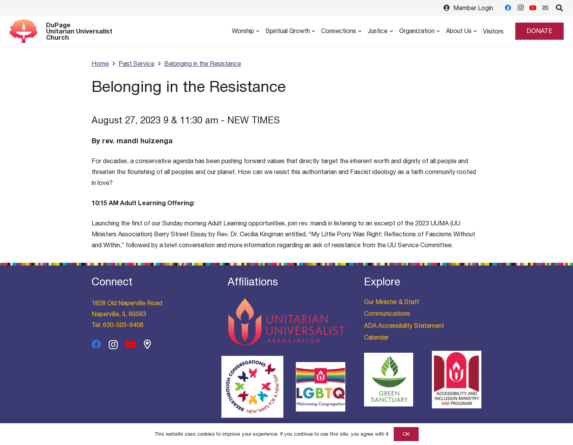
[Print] (252, 387)
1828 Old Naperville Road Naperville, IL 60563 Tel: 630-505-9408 (127, 313)
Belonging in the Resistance (202, 63)
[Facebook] (508, 8)
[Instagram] (520, 8)
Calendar (376, 337)
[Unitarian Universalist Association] (286, 322)
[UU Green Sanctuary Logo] (389, 379)
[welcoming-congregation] (320, 387)
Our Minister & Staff (391, 301)
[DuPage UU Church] (147, 344)
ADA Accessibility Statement (404, 325)
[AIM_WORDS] (456, 379)
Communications (387, 313)
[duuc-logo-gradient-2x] (23, 31)
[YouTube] (533, 8)
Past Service (136, 63)
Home (100, 63)
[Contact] (545, 8)
